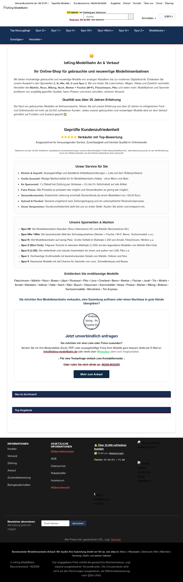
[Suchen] (131, 16)
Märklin (35, 280)
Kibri (69, 285)
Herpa (120, 285)
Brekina (162, 285)
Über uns (148, 3)
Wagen (129, 83)
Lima (93, 280)
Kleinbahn (30, 285)
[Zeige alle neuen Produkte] (166, 394)
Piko (85, 280)
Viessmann (90, 285)
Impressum (57, 480)
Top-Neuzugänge (20, 30)
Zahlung (12, 463)
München (165, 551)
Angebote (115, 3)
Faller (53, 285)
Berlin (86, 555)
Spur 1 (55, 30)
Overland (104, 280)
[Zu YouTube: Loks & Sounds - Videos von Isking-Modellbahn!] (157, 445)
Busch (78, 285)
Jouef (147, 280)
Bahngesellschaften (19, 485)
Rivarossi (75, 280)
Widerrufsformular (62, 451)
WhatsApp (103, 351)
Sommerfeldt (107, 285)
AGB (53, 458)
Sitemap (169, 3)
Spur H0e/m (105, 30)
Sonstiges (16, 39)
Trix (154, 280)
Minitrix (163, 280)
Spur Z (138, 30)
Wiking (151, 285)
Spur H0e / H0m (30, 234)
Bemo (115, 280)
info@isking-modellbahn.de (60, 351)
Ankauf (126, 3)
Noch (61, 285)
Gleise (138, 83)
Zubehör (152, 83)
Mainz (123, 551)
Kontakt (137, 3)
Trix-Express (110, 289)
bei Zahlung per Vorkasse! (86, 12)
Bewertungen (116, 453)
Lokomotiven (116, 83)
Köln (156, 551)
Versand (12, 456)
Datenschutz (58, 466)
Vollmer (42, 285)
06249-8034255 (111, 364)
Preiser (130, 285)
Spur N (123, 30)
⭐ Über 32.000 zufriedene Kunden (110, 447)
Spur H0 (85, 30)
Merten (141, 285)
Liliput (64, 280)
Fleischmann (21, 280)
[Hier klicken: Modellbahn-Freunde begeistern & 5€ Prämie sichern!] (145, 468)
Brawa (54, 280)
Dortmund (147, 551)
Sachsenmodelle (75, 289)
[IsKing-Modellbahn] (34, 15)
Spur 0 (70, 30)
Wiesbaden (134, 551)
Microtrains (93, 289)
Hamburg (76, 555)
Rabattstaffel (58, 473)
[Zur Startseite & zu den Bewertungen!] (104, 496)
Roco (45, 280)
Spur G (40, 30)
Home (159, 3)
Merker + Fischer (131, 280)
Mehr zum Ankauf (91, 374)
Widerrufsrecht (60, 487)
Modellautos (156, 30)
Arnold (18, 285)
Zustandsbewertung (19, 477)
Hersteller (34, 39)
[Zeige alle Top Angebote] (166, 410)
